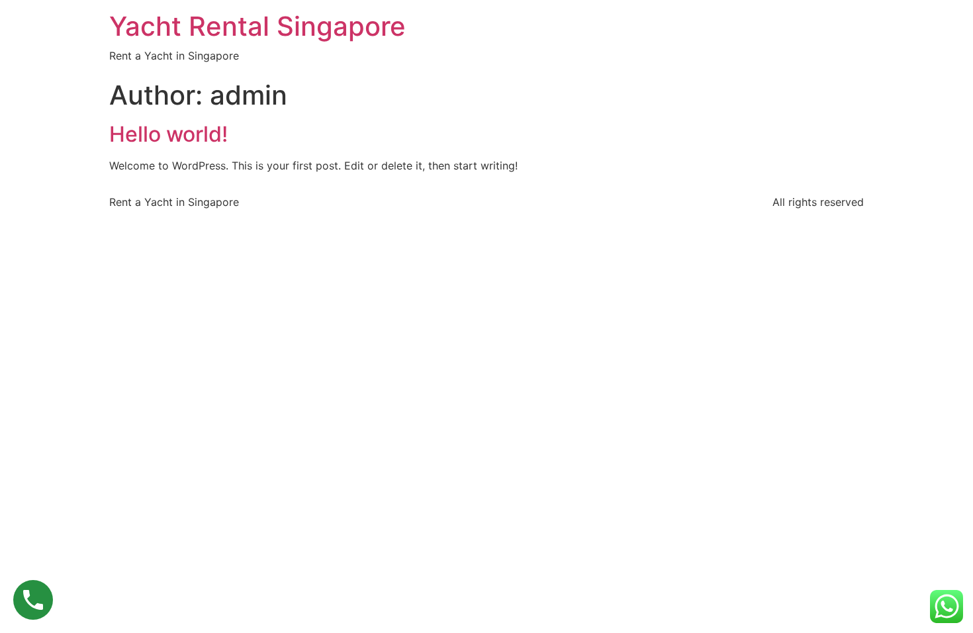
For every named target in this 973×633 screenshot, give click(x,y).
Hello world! (168, 134)
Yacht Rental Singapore (257, 26)
